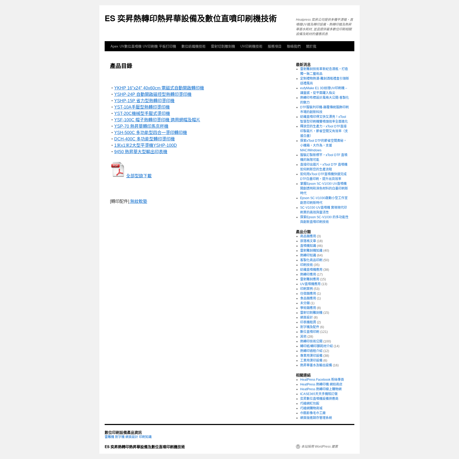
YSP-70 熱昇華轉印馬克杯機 (141, 126)
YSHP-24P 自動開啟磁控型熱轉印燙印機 (153, 94)
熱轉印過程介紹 (311, 351)
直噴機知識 (308, 246)
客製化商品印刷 (311, 260)
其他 (303, 336)
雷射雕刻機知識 (311, 250)
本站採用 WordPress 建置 (319, 446)
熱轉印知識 (308, 255)
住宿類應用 (308, 293)
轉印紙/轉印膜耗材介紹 (316, 346)
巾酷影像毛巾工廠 (313, 413)
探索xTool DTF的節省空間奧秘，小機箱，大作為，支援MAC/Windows (323, 145)
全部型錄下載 (139, 176)
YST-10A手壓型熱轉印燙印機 (142, 107)
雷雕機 (109, 437)
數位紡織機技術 (193, 46)
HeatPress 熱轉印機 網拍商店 (321, 384)
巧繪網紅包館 (309, 403)
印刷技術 (306, 265)
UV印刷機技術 (251, 46)
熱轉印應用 (308, 274)
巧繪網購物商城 (311, 408)
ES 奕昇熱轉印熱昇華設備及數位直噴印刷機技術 (191, 18)
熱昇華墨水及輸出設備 (316, 365)
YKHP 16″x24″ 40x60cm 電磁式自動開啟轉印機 (159, 88)
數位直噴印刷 (309, 332)
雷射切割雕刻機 (223, 46)
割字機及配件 (309, 327)
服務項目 (275, 46)
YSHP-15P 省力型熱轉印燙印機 (144, 100)
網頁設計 (306, 317)
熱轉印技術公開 (311, 341)
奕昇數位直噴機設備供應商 (319, 399)
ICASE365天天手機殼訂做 (319, 394)
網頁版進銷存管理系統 (316, 418)
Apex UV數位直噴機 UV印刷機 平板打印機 (143, 46)
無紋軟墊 (138, 201)
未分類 (305, 303)
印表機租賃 (308, 322)
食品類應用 (308, 298)
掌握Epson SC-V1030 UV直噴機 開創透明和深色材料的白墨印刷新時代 (324, 188)
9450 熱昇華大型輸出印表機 (140, 151)
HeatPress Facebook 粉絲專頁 (322, 379)
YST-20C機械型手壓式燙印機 (142, 113)
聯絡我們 (294, 46)
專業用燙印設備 (311, 356)
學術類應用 (308, 308)
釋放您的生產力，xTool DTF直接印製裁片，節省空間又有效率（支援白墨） (324, 131)
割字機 (120, 437)
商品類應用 (308, 236)
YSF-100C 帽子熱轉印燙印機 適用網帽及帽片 (157, 120)
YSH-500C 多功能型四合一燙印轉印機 (150, 132)
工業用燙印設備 (311, 360)
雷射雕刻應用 (309, 279)
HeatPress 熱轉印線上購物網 (321, 389)
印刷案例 (306, 289)
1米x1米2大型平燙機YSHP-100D (145, 145)
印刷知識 (145, 437)
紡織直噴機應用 (311, 270)
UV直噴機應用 (310, 284)
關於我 (311, 46)
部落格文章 (308, 241)
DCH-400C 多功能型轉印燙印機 (144, 139)
